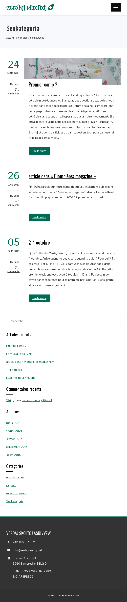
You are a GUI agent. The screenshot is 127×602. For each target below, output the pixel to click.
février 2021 (14, 431)
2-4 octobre (39, 242)
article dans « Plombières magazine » (62, 176)
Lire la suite (39, 151)
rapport (11, 485)
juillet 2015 (13, 455)
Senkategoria (14, 501)
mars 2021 (13, 423)
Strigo (10, 400)
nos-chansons (15, 477)
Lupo (17, 84)
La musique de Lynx (19, 354)
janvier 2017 (14, 439)
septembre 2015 (16, 447)
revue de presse (16, 493)
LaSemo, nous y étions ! (21, 378)
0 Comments (13, 91)
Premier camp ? (43, 84)
